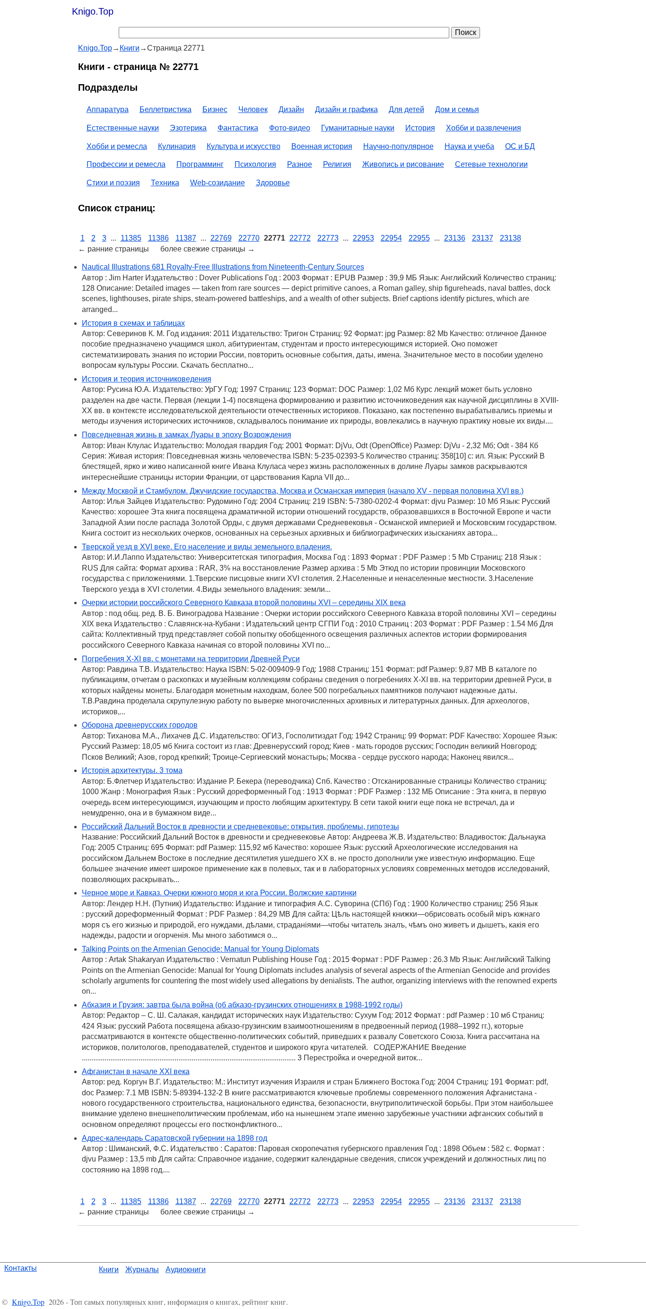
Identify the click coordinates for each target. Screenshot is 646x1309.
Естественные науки (123, 128)
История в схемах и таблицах (133, 323)
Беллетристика (166, 109)
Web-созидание (217, 183)
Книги (109, 1270)
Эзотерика (188, 128)
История (420, 128)
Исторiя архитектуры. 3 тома (132, 770)
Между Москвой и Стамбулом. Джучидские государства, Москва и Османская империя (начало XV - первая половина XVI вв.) (303, 491)
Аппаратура (108, 109)
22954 (391, 238)
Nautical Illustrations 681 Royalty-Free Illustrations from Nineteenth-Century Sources (223, 267)
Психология (255, 164)
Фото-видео (289, 128)
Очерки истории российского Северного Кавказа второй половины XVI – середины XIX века (244, 602)
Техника (165, 183)
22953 (363, 238)
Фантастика (238, 128)
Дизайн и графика (346, 109)
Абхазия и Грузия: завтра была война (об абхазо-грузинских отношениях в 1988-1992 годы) (242, 1005)
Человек (253, 109)
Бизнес (214, 109)
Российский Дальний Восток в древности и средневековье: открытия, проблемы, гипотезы (240, 827)
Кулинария (177, 146)
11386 (158, 238)
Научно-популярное (398, 146)
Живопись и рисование (403, 164)
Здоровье (273, 183)
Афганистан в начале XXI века (136, 1071)
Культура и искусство (243, 146)
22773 (328, 238)
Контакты (20, 1268)
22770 (249, 238)
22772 (300, 238)
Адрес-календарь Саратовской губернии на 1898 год (174, 1138)
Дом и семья (457, 109)
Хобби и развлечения (483, 128)
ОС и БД (520, 146)
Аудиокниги (186, 1270)
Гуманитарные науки (357, 128)
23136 (454, 238)
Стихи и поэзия (113, 183)
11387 (185, 238)
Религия (337, 164)
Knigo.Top (92, 11)
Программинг (200, 164)
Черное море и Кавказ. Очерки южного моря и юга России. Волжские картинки (219, 893)
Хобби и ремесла (117, 146)
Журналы (142, 1270)
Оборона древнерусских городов (140, 725)
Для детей (406, 109)
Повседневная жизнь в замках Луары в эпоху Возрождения (186, 435)
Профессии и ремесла (126, 164)
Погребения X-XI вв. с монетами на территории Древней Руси (191, 659)
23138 (510, 238)
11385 (131, 238)
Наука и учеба (469, 146)
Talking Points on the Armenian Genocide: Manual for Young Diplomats (200, 949)
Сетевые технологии (491, 164)
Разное (299, 164)
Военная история (321, 146)
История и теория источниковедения (146, 379)
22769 (221, 238)
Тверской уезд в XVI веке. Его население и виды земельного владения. (207, 547)
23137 (482, 238)
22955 (419, 238)
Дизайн (291, 109)
